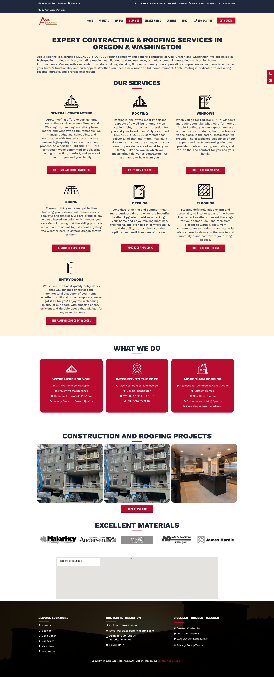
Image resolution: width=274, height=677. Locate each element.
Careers (171, 20)
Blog (184, 20)
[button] (40, 473)
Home (90, 20)
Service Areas (153, 20)
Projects (103, 20)
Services (134, 20)
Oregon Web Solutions (170, 660)
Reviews (118, 20)
